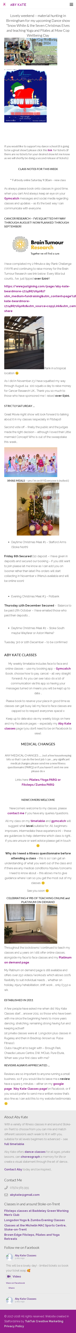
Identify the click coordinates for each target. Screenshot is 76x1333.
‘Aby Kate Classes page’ (30, 1088)
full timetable (14, 1144)
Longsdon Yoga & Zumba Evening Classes (34, 1220)
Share (11, 1288)
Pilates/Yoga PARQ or (45, 779)
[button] (71, 4)
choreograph (30, 1156)
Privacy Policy (14, 1326)
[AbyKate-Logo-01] (4, 4)
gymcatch (58, 821)
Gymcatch (11, 198)
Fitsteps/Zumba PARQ (38, 784)
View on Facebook (15, 1283)
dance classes (35, 1151)
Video (17, 1276)
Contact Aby (13, 1169)
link (49, 150)
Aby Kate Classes (25, 1255)
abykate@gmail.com (25, 1194)
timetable (38, 821)
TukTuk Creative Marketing (44, 1321)
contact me (15, 813)
